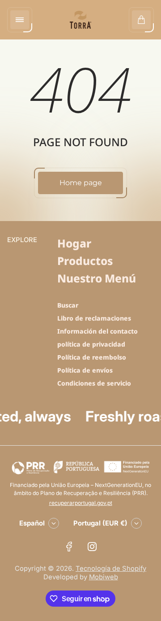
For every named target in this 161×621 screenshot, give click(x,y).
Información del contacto (97, 331)
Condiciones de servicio (94, 383)
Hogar (74, 243)
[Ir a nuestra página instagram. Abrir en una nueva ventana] (92, 547)
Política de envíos (85, 370)
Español (32, 523)
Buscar (67, 305)
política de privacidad (91, 344)
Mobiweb (103, 577)
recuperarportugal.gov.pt (80, 502)
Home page (80, 182)
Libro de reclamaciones (94, 318)
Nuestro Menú (96, 278)
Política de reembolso (91, 357)
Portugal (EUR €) (100, 523)
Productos (85, 260)
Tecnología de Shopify (111, 569)
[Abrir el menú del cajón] (19, 19)
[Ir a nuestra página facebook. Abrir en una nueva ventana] (69, 547)
